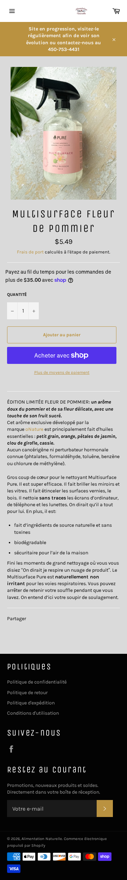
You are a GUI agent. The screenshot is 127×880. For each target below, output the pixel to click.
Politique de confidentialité (37, 682)
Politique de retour (27, 693)
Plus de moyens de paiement (62, 372)
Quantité (17, 294)
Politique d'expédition (31, 703)
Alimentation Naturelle (42, 838)
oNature (34, 429)
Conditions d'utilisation (33, 713)
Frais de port (30, 252)
